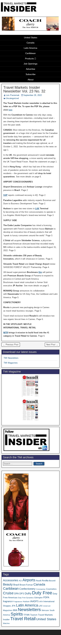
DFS (21, 593)
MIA (15, 610)
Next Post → (52, 344)
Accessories (10, 580)
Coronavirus (41, 589)
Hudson (26, 601)
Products (29, 58)
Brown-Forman (26, 585)
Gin (40, 272)
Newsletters (29, 609)
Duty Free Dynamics (26, 598)
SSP (5, 195)
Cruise (8, 593)
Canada (30, 42)
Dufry (28, 593)
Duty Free (42, 592)
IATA (41, 601)
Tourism (33, 615)
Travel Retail (23, 618)
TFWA (26, 615)
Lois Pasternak (12, 95)
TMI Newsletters (11, 358)
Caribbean (30, 53)
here (10, 110)
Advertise (30, 69)
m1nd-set (46, 606)
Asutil (38, 580)
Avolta (45, 580)
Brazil (16, 584)
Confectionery (27, 588)
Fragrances (17, 601)
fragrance (8, 601)
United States (30, 37)
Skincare (45, 610)
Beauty (8, 584)
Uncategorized (12, 98)
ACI (20, 581)
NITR (5, 332)
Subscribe (31, 74)
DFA (16, 593)
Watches (6, 623)
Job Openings (30, 63)
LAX (37, 208)
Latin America (30, 48)
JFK (13, 605)
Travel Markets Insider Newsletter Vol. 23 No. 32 (24, 89)
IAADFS (34, 601)
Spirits (17, 614)
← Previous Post (10, 344)
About (30, 79)
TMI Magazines (11, 363)
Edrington (38, 598)
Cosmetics (51, 589)
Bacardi (52, 581)
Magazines (7, 610)
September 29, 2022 (32, 95)
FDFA (46, 597)
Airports (29, 580)
